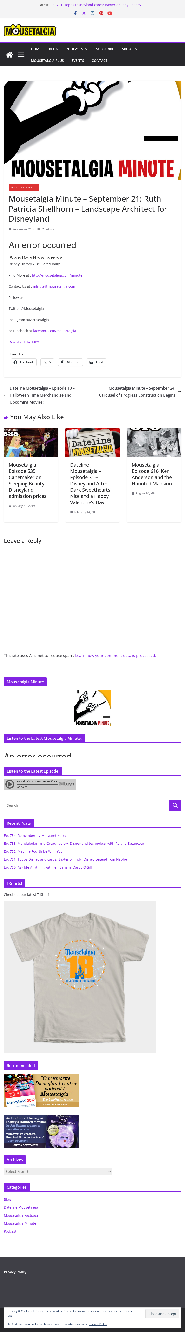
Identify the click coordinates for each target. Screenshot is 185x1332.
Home (36, 49)
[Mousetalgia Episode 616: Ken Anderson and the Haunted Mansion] (154, 431)
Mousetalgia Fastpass (21, 1215)
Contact (99, 60)
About (127, 49)
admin (50, 229)
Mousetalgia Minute (24, 187)
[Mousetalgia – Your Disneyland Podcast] (9, 55)
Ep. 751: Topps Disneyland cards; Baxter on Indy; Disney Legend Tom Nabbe (65, 859)
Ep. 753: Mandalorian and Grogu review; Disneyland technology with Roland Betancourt (74, 843)
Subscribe (105, 49)
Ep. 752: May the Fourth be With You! (34, 851)
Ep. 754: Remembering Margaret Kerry (35, 835)
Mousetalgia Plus (47, 60)
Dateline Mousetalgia (21, 1207)
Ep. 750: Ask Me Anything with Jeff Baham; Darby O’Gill (48, 867)
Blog (53, 49)
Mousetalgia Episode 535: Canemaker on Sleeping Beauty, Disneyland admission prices (27, 480)
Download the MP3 (24, 342)
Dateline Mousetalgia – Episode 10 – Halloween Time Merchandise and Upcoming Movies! (42, 395)
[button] (85, 49)
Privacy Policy (15, 1272)
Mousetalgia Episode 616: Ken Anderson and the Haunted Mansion (152, 474)
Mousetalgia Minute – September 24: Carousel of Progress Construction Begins (137, 391)
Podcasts (74, 49)
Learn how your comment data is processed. (115, 655)
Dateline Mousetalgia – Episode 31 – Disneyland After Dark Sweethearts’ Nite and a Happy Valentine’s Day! (90, 483)
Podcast (10, 1231)
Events (78, 60)
